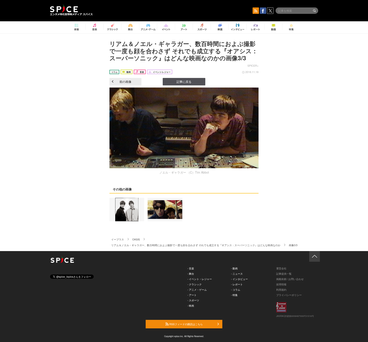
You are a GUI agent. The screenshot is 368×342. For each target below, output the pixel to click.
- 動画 (234, 268)
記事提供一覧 (284, 273)
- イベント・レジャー (199, 279)
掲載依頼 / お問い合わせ (290, 279)
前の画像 (125, 81)
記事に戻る (184, 81)
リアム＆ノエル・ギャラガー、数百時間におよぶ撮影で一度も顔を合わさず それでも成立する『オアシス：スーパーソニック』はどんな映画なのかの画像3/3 (183, 50)
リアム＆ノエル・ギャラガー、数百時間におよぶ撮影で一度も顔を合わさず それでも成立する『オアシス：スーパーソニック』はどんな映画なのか (195, 245)
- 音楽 (190, 268)
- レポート (237, 284)
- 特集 (234, 295)
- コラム (235, 289)
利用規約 (281, 289)
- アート (192, 295)
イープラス (117, 239)
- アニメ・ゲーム (197, 289)
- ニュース (237, 273)
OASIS (136, 239)
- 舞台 (190, 273)
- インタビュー (239, 279)
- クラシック (194, 284)
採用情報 (281, 284)
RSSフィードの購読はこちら (186, 324)
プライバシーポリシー (289, 295)
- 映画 (190, 305)
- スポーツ (193, 300)
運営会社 (281, 268)
